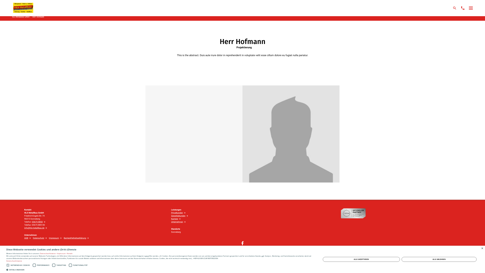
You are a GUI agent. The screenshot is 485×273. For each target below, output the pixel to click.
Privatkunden (177, 213)
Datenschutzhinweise (14, 261)
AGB (26, 238)
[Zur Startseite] (23, 8)
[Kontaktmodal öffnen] (463, 8)
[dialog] (242, 259)
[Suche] (455, 8)
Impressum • (62, 253)
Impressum (54, 238)
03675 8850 (37, 222)
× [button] (482, 248)
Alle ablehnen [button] (439, 259)
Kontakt (69, 253)
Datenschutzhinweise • (48, 253)
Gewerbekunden (178, 216)
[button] (471, 8)
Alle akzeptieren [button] (361, 259)
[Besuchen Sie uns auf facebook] (242, 243)
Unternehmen (177, 222)
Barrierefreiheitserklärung (75, 238)
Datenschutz (38, 238)
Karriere (174, 219)
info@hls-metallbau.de (34, 228)
